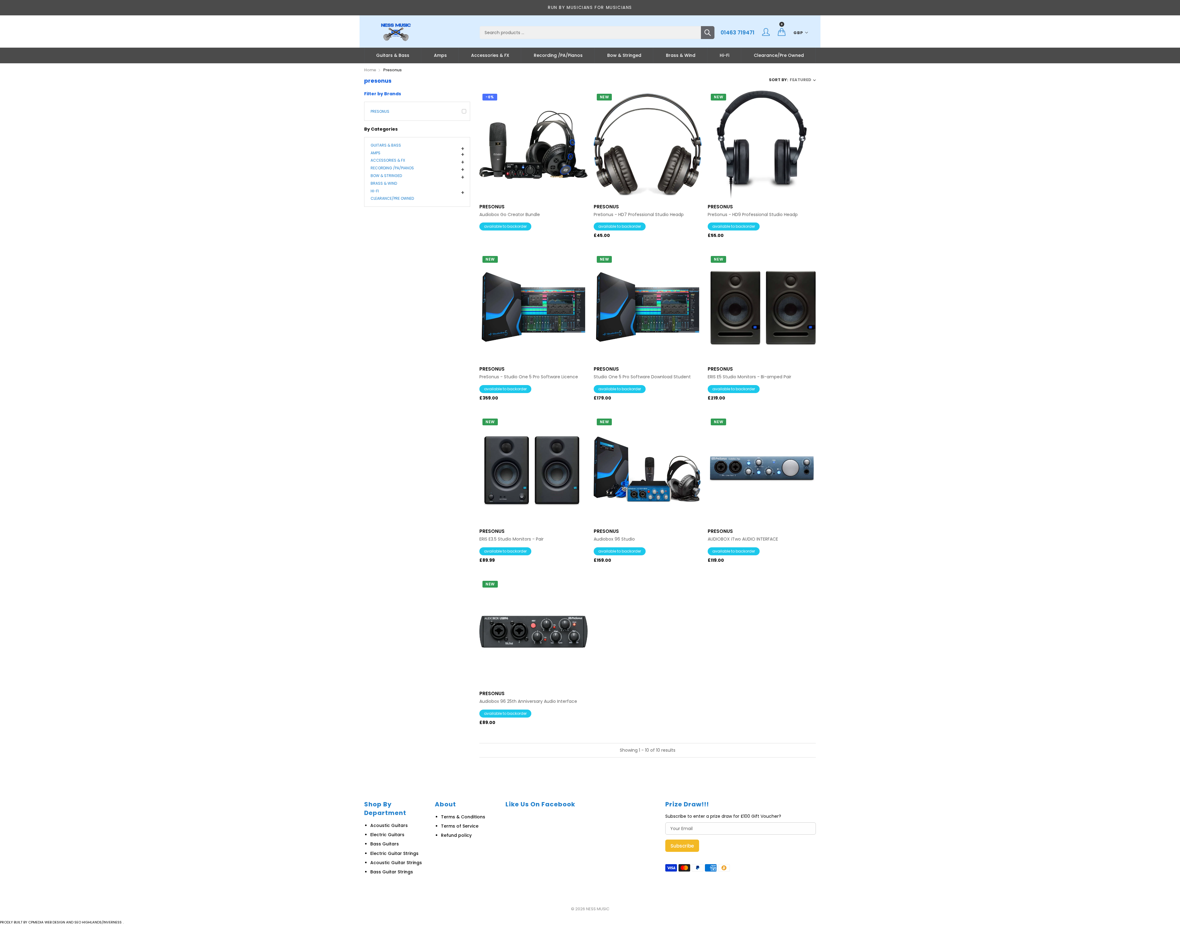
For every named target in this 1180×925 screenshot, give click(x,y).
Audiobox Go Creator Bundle (509, 215)
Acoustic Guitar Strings (396, 863)
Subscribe (682, 846)
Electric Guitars (387, 835)
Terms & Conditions (463, 817)
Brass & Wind (680, 55)
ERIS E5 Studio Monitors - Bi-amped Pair (749, 377)
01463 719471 (737, 32)
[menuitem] (392, 55)
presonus (380, 111)
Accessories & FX (490, 55)
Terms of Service (459, 826)
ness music (597, 909)
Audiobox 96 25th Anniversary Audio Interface (528, 701)
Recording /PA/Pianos (558, 55)
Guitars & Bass (392, 55)
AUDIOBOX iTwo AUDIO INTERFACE (743, 539)
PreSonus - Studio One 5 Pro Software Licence (528, 377)
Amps (440, 55)
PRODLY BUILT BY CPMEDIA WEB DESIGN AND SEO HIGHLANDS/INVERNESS (61, 922)
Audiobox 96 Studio (614, 539)
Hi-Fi (724, 55)
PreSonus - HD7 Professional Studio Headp (639, 215)
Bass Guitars (384, 844)
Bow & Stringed (624, 55)
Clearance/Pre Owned (779, 55)
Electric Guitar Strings (394, 853)
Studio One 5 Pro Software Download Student (642, 377)
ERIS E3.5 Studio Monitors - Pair (511, 539)
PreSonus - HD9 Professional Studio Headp (753, 215)
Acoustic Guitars (389, 825)
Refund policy (456, 835)
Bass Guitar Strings (391, 872)
